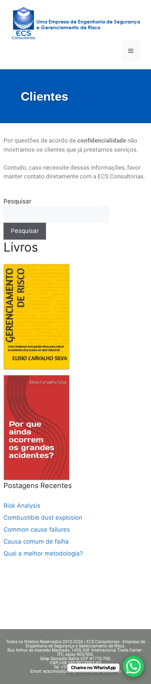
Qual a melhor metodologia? (43, 553)
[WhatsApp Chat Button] (133, 666)
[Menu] (130, 51)
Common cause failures (37, 529)
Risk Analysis (22, 505)
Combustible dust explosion (43, 517)
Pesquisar (17, 201)
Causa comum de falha (36, 541)
